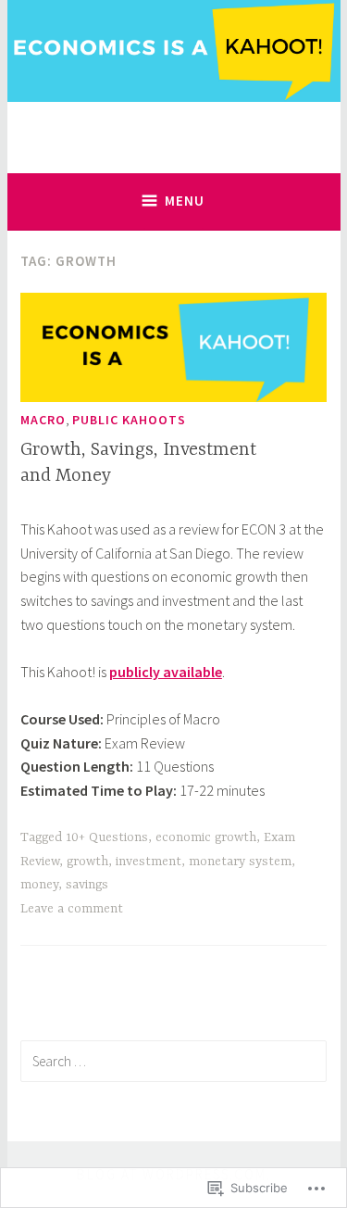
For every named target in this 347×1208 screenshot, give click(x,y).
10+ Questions (107, 837)
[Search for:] (173, 1060)
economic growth (205, 837)
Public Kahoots (129, 419)
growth (87, 861)
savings (87, 884)
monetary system (240, 861)
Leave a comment (71, 908)
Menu (184, 200)
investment (148, 861)
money (39, 884)
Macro (43, 419)
